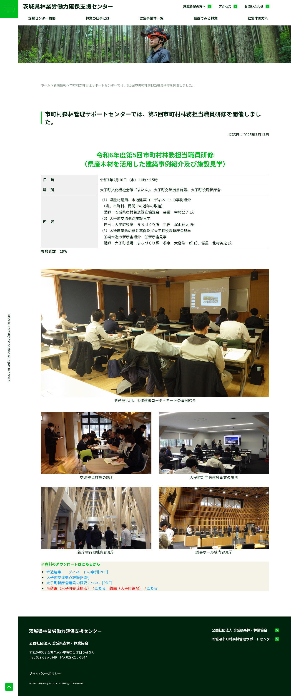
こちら (100, 588)
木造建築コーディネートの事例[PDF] (77, 571)
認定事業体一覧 (151, 18)
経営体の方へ (258, 18)
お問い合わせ (253, 6)
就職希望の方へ (194, 6)
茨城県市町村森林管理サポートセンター (242, 638)
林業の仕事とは (98, 18)
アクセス (225, 6)
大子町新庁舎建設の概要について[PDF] (79, 582)
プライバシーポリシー (45, 673)
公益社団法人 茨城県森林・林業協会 (239, 630)
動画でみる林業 (206, 18)
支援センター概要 (41, 18)
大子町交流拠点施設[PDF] (68, 577)
